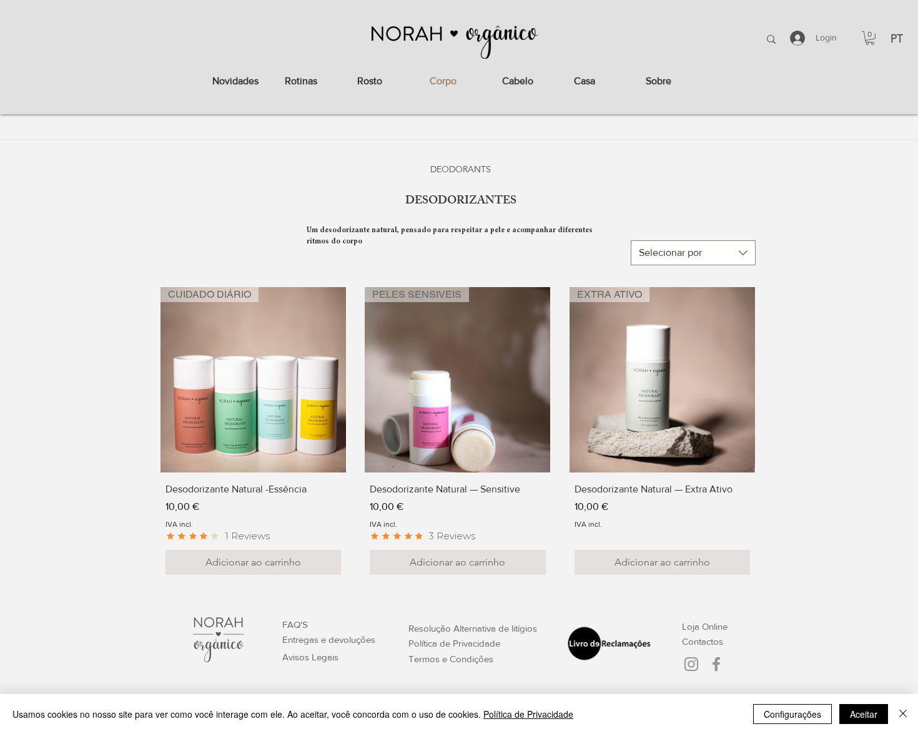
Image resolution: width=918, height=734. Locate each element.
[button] (870, 38)
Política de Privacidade (528, 714)
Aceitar (863, 714)
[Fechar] (903, 714)
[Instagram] (691, 664)
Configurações (792, 714)
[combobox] (693, 252)
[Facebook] (716, 664)
